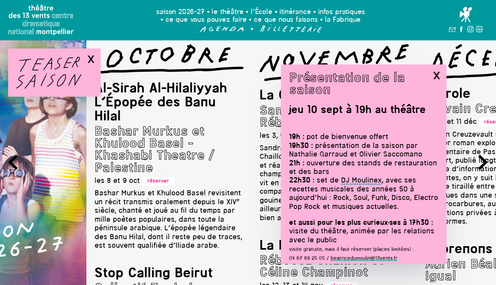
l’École (261, 12)
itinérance (295, 12)
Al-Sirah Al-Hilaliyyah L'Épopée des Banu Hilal (161, 103)
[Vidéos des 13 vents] (466, 15)
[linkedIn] (479, 30)
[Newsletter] (452, 30)
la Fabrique (343, 20)
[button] (222, 31)
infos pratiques (341, 12)
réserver (158, 181)
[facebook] (461, 30)
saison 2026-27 (180, 12)
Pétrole (447, 94)
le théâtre (227, 12)
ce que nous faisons (286, 20)
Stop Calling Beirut (154, 274)
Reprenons (459, 250)
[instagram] (470, 30)
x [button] (436, 76)
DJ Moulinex (361, 180)
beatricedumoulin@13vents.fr (364, 258)
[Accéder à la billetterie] (291, 31)
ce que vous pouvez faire (206, 20)
